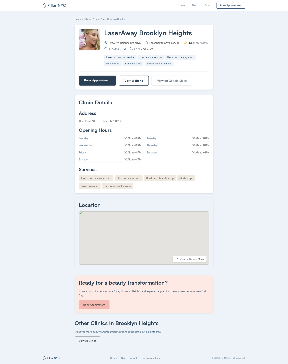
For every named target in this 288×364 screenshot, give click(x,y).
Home (78, 18)
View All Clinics (87, 340)
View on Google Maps (172, 80)
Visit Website (133, 80)
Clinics (181, 4)
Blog (194, 4)
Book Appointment (231, 5)
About (207, 4)
